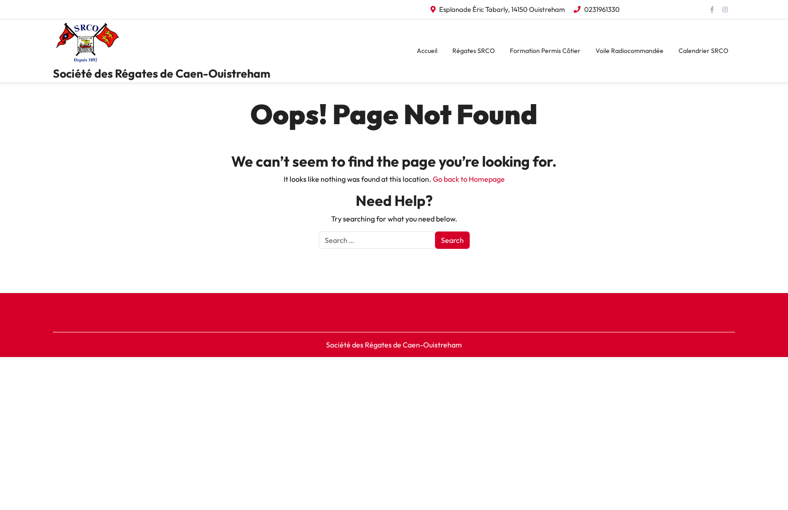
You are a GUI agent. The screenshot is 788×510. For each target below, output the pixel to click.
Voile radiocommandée (630, 51)
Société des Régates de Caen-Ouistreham (161, 73)
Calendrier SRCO (703, 51)
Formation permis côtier (545, 51)
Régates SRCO (473, 51)
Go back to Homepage (469, 179)
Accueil (427, 51)
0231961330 (602, 9)
